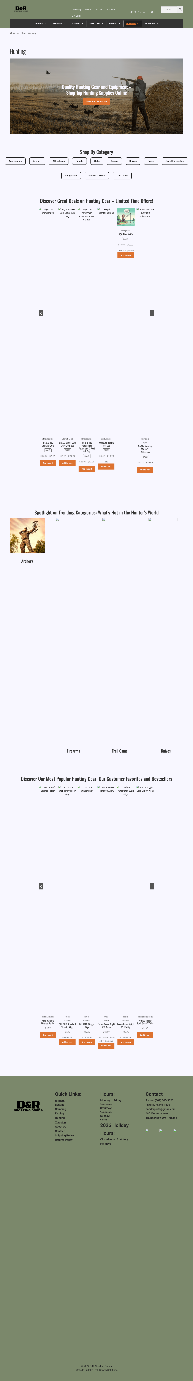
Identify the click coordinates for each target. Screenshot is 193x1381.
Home (16, 33)
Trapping (60, 1122)
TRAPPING (150, 23)
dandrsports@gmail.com (161, 1109)
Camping (60, 1109)
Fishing (59, 1113)
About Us (60, 1126)
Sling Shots (71, 175)
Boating (59, 1104)
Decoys (114, 161)
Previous (41, 313)
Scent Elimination (175, 161)
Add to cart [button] (48, 466)
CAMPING (75, 23)
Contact (111, 9)
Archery (37, 161)
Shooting (94, 23)
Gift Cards (76, 16)
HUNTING (131, 23)
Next (152, 313)
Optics (151, 161)
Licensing (76, 9)
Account (99, 9)
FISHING (113, 23)
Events (88, 9)
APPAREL (39, 23)
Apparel (60, 1100)
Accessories (15, 161)
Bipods (79, 161)
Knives (133, 161)
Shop (23, 33)
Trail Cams (122, 175)
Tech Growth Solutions (105, 1370)
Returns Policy (64, 1139)
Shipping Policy (64, 1135)
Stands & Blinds (96, 175)
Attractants (59, 161)
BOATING (57, 23)
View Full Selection (96, 101)
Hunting (60, 1117)
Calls (97, 161)
